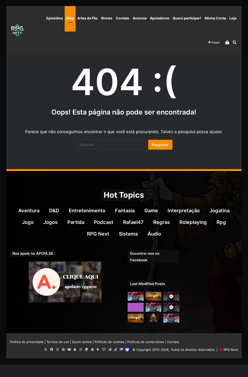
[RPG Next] (17, 30)
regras (161, 222)
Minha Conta (215, 18)
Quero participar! (187, 18)
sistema (128, 234)
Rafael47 (133, 222)
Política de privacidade (27, 342)
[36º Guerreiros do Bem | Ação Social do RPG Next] (136, 307)
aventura (28, 210)
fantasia (125, 210)
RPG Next (98, 234)
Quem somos (82, 342)
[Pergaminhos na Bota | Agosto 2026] (154, 318)
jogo (28, 222)
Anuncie (140, 18)
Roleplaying (193, 222)
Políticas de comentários (145, 342)
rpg (221, 222)
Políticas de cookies (109, 342)
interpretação (184, 210)
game (151, 210)
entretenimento (87, 210)
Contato (122, 18)
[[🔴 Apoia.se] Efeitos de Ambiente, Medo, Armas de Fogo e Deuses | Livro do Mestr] (171, 296)
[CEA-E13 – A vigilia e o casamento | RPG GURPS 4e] (136, 318)
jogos (50, 222)
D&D (54, 210)
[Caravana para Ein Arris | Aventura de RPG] (154, 296)
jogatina (219, 210)
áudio (154, 234)
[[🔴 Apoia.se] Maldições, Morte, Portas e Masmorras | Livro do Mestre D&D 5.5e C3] (171, 307)
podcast (103, 222)
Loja (232, 18)
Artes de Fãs (87, 18)
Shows (106, 18)
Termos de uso (57, 342)
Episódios (54, 18)
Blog (70, 18)
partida (75, 222)
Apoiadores (159, 18)
